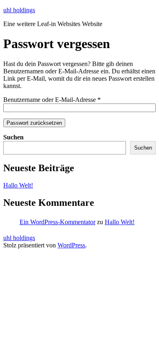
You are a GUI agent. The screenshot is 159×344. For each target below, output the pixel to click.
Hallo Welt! (18, 185)
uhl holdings (19, 10)
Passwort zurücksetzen (34, 123)
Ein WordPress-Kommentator (57, 221)
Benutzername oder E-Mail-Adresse (52, 99)
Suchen (13, 137)
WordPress (71, 245)
